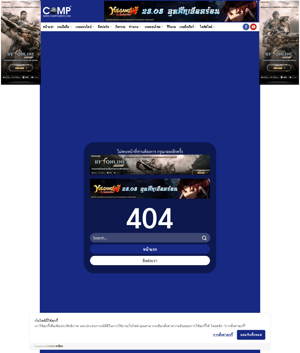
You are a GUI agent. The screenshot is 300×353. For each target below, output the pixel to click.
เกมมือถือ (63, 27)
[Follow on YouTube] (253, 26)
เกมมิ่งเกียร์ (187, 27)
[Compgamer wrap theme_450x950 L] (21, 42)
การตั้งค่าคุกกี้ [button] (223, 335)
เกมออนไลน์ (84, 27)
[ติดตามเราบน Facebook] (246, 26)
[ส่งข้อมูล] (204, 237)
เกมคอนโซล (153, 27)
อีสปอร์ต (103, 27)
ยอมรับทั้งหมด (251, 335)
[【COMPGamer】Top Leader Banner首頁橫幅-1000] (180, 11)
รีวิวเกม (171, 27)
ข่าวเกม (133, 27)
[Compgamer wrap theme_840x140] (150, 163)
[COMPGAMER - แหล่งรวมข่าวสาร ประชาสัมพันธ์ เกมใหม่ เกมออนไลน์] (57, 11)
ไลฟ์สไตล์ (206, 27)
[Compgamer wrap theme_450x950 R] (279, 42)
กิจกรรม (121, 27)
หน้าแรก (48, 27)
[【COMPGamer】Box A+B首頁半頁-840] (150, 187)
